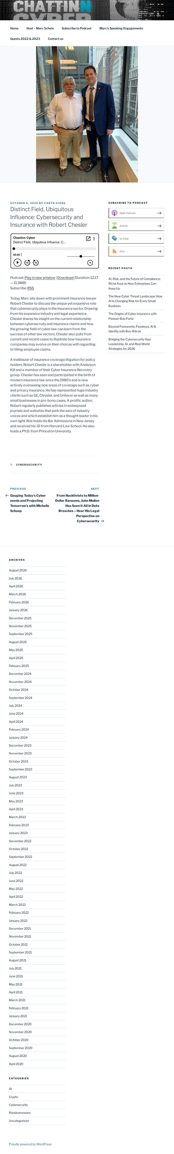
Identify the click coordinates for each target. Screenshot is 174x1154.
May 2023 (16, 801)
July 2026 (15, 578)
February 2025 (19, 666)
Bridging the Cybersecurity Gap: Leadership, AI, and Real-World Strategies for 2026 (129, 344)
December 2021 (20, 928)
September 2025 (20, 634)
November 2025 (20, 626)
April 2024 (16, 721)
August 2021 (17, 960)
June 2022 (16, 881)
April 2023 (16, 809)
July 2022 (15, 872)
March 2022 (17, 904)
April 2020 (16, 1064)
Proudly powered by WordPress (30, 1144)
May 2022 (16, 888)
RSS (30, 288)
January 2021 (18, 1016)
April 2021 (16, 992)
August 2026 (18, 570)
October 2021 (18, 944)
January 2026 (18, 610)
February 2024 (19, 729)
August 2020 (18, 1056)
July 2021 (15, 968)
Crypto (13, 1097)
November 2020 (20, 1032)
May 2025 (16, 650)
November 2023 (20, 753)
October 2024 (18, 689)
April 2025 (16, 658)
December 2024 (20, 673)
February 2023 (19, 825)
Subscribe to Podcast (76, 28)
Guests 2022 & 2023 (25, 38)
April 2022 (16, 896)
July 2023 (15, 785)
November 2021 (20, 936)
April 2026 (16, 586)
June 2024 (16, 713)
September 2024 (20, 698)
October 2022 (18, 849)
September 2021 (20, 952)
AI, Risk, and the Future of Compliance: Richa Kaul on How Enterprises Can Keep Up (134, 283)
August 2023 (18, 777)
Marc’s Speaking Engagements (121, 28)
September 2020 (20, 1048)
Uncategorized (19, 1120)
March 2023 (17, 817)
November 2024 (20, 682)
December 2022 (20, 841)
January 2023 (18, 833)
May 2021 (15, 984)
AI (10, 1089)
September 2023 (20, 769)
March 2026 (17, 594)
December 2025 (20, 618)
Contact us (55, 38)
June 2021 (16, 976)
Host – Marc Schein (40, 28)
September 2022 (20, 857)
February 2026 (19, 602)
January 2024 (18, 737)
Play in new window (40, 278)
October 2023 (18, 761)
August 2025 (18, 642)
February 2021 (18, 1008)
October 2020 (18, 1040)
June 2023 (16, 793)
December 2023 (20, 745)
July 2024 (15, 705)
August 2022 (18, 865)
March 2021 (17, 1000)
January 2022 (18, 920)
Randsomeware (20, 1112)
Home (14, 28)
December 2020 (20, 1024)
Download (65, 278)
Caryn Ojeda (55, 203)
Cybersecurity (29, 464)
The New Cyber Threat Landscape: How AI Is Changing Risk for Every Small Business (135, 301)
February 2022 (19, 912)
